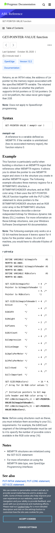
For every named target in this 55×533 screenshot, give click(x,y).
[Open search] (43, 5)
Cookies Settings (27, 527)
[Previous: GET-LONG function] (6, 45)
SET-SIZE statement (13, 484)
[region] (27, 509)
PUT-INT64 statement (14, 481)
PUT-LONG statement (38, 481)
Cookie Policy (24, 506)
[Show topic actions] (49, 45)
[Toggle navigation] (49, 5)
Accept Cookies (27, 519)
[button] (27, 28)
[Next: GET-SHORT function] (13, 45)
